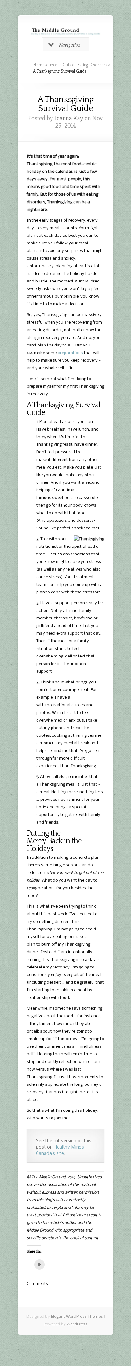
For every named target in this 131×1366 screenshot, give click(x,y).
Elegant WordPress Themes (77, 1317)
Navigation (70, 45)
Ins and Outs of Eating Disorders (77, 65)
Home (39, 65)
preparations (70, 353)
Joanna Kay (68, 118)
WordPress (77, 1324)
